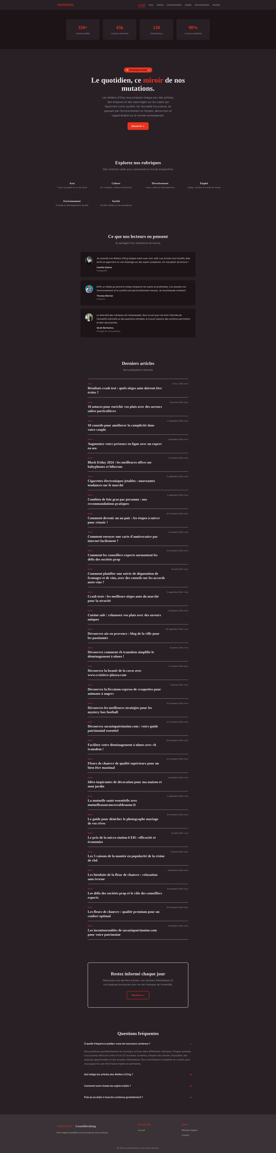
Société (216, 5)
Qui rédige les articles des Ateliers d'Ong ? (108, 1074)
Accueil (141, 5)
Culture (160, 5)
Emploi (188, 5)
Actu (151, 5)
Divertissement (174, 5)
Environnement (202, 5)
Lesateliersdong (85, 1126)
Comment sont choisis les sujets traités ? (107, 1085)
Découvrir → (138, 126)
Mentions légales (190, 1130)
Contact (185, 1135)
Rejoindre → (138, 995)
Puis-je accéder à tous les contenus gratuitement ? (113, 1097)
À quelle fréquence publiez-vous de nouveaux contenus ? (117, 1043)
